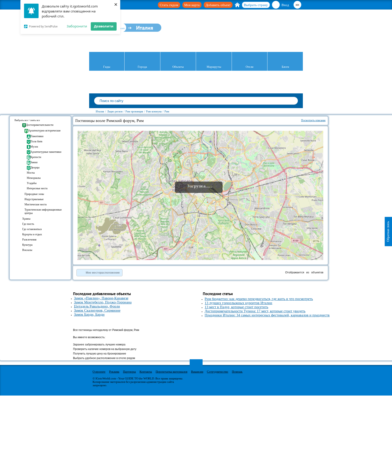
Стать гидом (169, 5)
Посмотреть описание (313, 120)
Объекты (178, 66)
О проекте (99, 371)
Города (142, 66)
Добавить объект (218, 5)
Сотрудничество (217, 371)
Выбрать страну (256, 5)
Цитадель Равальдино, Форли (97, 306)
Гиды (106, 66)
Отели (249, 66)
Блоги (285, 66)
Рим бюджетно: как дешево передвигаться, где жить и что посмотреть (259, 299)
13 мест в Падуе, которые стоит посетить (236, 307)
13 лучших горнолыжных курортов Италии (238, 303)
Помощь (237, 371)
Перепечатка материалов (171, 371)
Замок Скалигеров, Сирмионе (97, 310)
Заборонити (77, 26)
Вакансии (197, 371)
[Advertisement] (355, 142)
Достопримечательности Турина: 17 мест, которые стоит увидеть (255, 311)
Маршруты (214, 66)
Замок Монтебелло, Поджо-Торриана (103, 302)
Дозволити (103, 26)
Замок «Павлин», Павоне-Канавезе (101, 298)
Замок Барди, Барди (89, 314)
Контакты (146, 371)
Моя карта (192, 5)
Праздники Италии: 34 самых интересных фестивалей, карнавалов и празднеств (267, 315)
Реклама (114, 371)
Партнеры (129, 371)
